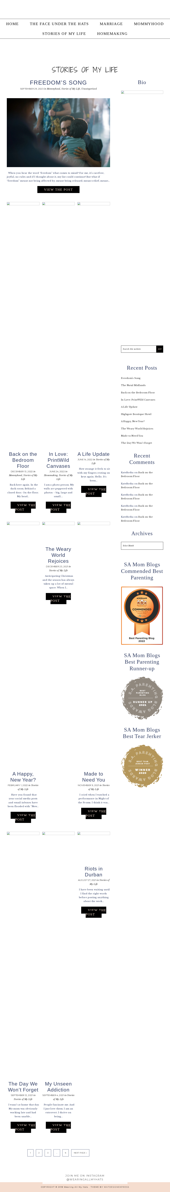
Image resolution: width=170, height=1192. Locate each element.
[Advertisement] (142, 844)
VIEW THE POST (58, 189)
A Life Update (94, 454)
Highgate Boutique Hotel (136, 414)
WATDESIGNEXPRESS (116, 1187)
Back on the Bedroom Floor (23, 460)
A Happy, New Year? (133, 421)
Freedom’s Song (58, 82)
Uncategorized (89, 88)
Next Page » (80, 1153)
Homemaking (51, 475)
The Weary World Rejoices (58, 555)
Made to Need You (132, 435)
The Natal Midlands (133, 385)
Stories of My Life (70, 88)
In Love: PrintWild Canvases (58, 460)
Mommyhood (53, 88)
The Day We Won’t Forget (136, 443)
